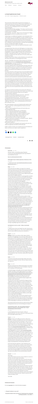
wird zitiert (18, 29)
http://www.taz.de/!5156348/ (13, 188)
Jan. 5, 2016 (14, 150)
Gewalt (11, 15)
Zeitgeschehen (15, 15)
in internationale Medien (27, 330)
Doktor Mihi (10, 150)
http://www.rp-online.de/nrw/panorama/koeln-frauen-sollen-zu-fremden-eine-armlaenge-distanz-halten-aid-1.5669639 (19, 205)
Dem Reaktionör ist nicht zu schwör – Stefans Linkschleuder (18, 225)
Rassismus (14, 137)
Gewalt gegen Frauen (8, 137)
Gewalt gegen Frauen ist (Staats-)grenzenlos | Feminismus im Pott (19, 159)
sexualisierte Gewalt (21, 137)
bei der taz (26, 325)
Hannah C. (10, 353)
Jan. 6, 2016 (13, 233)
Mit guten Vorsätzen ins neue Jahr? (12, 391)
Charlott (9, 233)
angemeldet (10, 385)
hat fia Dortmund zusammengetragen (19, 326)
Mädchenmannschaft (8, 2)
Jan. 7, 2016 (10, 310)
